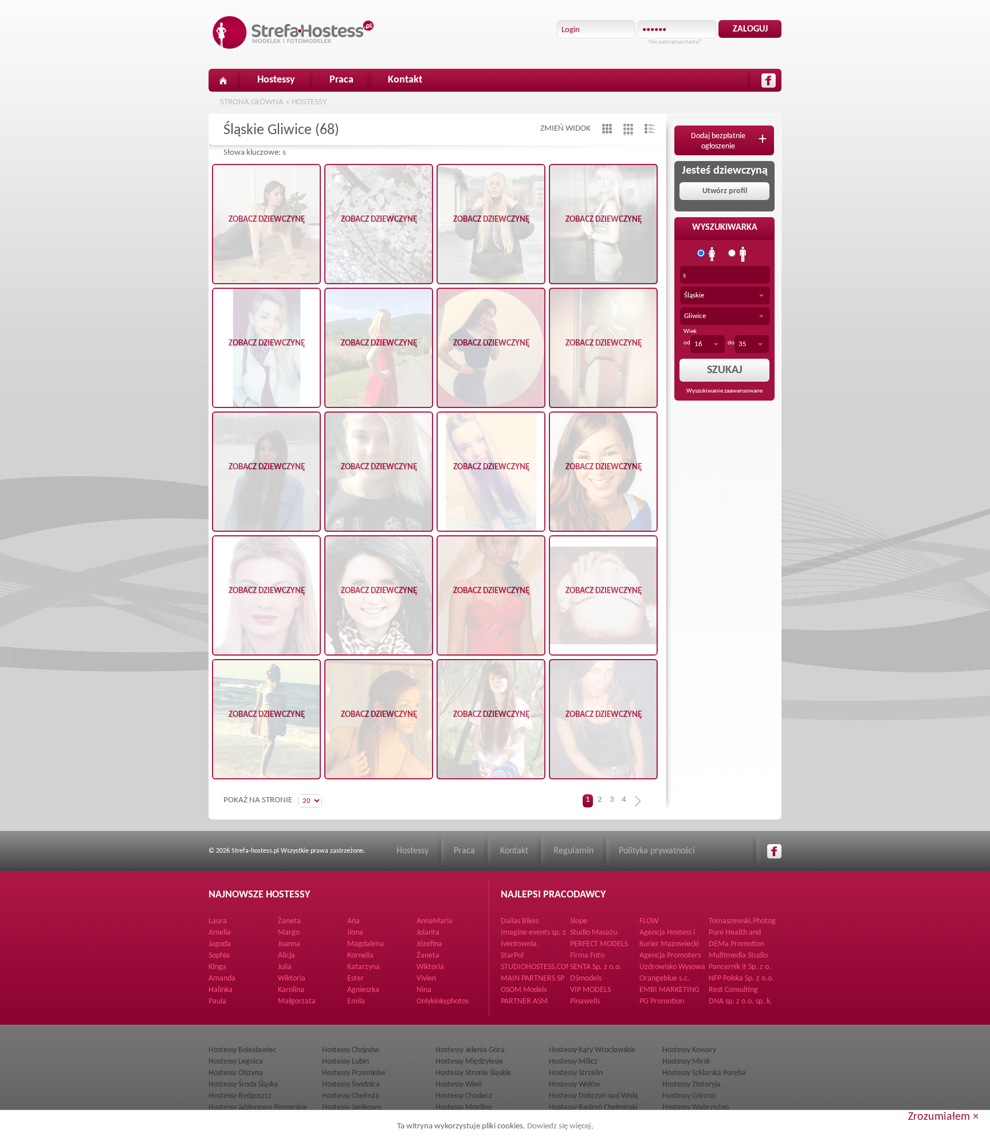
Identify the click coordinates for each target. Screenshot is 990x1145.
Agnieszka (363, 990)
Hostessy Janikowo (351, 1107)
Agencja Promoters (670, 955)
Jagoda (220, 944)
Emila (356, 1001)
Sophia (219, 955)
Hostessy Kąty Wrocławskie (592, 1050)
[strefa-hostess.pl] (293, 32)
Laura (218, 921)
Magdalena (365, 944)
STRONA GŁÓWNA (252, 102)
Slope (578, 921)
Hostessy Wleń (458, 1084)
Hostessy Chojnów (350, 1050)
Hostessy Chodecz (463, 1096)
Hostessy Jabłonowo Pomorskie (258, 1107)
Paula (217, 1001)
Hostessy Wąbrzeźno (695, 1107)
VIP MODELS (590, 990)
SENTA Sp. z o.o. (596, 967)
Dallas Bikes (520, 921)
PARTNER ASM (524, 1001)
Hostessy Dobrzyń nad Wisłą (593, 1096)
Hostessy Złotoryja (691, 1084)
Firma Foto (587, 955)
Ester (355, 978)
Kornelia (360, 955)
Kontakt (405, 79)
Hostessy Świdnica (351, 1084)
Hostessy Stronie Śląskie (473, 1073)
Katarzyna (363, 967)
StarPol (512, 955)
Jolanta (428, 932)
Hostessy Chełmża (350, 1096)
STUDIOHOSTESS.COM (537, 967)
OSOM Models (524, 990)
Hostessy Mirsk (686, 1061)
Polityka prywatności (657, 851)
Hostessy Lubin (345, 1061)
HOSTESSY (309, 102)
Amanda (222, 978)
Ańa (353, 921)
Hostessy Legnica (236, 1061)
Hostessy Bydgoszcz (240, 1096)
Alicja (286, 955)
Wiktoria (430, 967)
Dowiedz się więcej (559, 1126)
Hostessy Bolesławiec (242, 1050)
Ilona (355, 932)
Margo (289, 932)
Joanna (289, 944)
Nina (424, 990)
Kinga (217, 967)
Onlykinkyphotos (443, 1001)
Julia (285, 967)
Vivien (426, 978)
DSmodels (586, 978)
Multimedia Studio (738, 955)
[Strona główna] (223, 80)
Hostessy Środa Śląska (243, 1084)
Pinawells (585, 1001)
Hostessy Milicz (573, 1061)
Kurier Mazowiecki (669, 944)
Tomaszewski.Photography (751, 921)
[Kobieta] (712, 254)
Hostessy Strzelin (576, 1073)
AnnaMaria (435, 921)
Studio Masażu (593, 932)
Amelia (220, 932)
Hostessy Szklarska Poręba (704, 1073)
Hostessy (276, 79)
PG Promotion (661, 1001)
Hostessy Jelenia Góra (470, 1050)
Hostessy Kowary (689, 1050)
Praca (341, 79)
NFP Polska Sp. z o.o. (741, 978)
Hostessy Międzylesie (469, 1061)
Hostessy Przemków (354, 1073)
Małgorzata (297, 1001)
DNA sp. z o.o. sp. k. (740, 1001)
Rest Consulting (733, 990)
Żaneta (289, 921)
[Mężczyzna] (743, 254)
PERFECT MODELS (599, 944)
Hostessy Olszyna (236, 1073)
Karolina (291, 990)
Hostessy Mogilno (463, 1107)
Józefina (429, 944)
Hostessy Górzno (689, 1096)
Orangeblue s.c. (664, 978)
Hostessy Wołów (574, 1084)
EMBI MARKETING (669, 990)
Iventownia (519, 944)
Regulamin (573, 851)
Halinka (221, 990)
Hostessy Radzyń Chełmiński (593, 1107)
